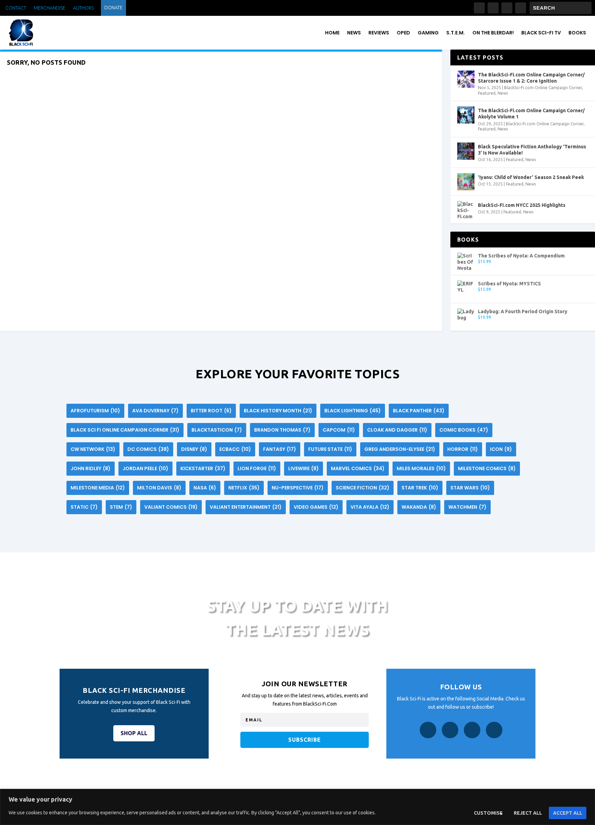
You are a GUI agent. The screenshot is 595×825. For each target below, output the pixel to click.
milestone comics (487, 468)
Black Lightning (352, 410)
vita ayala (370, 507)
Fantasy (279, 449)
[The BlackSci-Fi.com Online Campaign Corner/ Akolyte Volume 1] (465, 115)
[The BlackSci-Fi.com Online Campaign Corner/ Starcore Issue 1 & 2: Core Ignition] (465, 79)
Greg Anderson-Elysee (399, 449)
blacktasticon (216, 429)
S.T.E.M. (455, 32)
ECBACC (235, 449)
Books (577, 32)
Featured (486, 93)
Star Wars (470, 487)
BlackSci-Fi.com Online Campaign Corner (543, 87)
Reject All (528, 813)
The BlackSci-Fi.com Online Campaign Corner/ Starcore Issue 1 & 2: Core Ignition (531, 78)
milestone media (98, 487)
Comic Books (463, 429)
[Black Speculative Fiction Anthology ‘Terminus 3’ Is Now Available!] (465, 151)
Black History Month (278, 410)
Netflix (244, 487)
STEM (121, 507)
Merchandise (49, 8)
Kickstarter (203, 468)
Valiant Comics (171, 507)
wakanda (418, 507)
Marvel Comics (358, 468)
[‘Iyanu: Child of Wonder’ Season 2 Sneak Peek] (465, 181)
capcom (339, 429)
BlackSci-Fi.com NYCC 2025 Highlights (521, 205)
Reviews (378, 32)
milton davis (159, 487)
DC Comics (148, 449)
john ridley (91, 468)
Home (332, 32)
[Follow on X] (506, 7)
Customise (488, 813)
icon (501, 449)
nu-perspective (298, 487)
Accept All (567, 813)
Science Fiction (362, 487)
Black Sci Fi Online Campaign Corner (125, 429)
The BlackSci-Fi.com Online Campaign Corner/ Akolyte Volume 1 (531, 113)
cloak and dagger (397, 429)
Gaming (428, 32)
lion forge (257, 468)
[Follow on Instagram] (493, 7)
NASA (205, 487)
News (354, 32)
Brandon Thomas (282, 429)
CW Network (93, 449)
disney (194, 449)
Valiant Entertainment (246, 507)
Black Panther (419, 410)
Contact (16, 8)
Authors (83, 8)
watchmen (467, 507)
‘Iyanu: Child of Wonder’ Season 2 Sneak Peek (531, 177)
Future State (330, 449)
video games (316, 507)
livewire (303, 468)
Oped (403, 32)
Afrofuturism (95, 410)
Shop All (134, 733)
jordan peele (145, 468)
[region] (297, 807)
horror (462, 449)
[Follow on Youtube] (520, 7)
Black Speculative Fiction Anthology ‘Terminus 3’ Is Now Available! (532, 150)
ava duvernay (155, 410)
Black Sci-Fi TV (541, 32)
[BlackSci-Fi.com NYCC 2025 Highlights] (465, 209)
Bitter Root (211, 410)
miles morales (421, 468)
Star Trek (419, 487)
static (84, 507)
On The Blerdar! (493, 32)
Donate (113, 7)
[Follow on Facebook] (479, 7)
